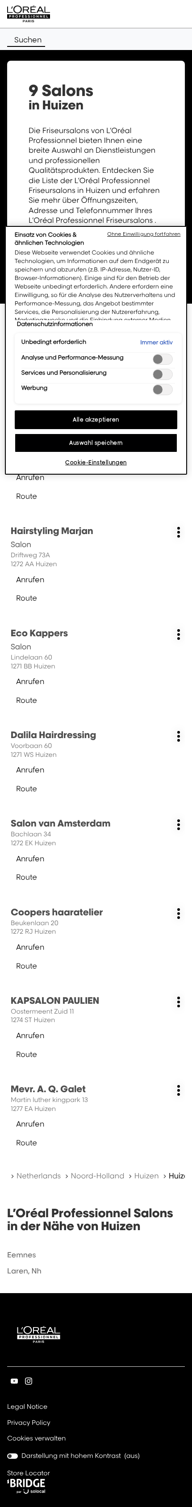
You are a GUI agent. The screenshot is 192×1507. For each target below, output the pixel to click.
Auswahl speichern (96, 442)
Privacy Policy (28, 1423)
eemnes (21, 1254)
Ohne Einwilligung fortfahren (143, 234)
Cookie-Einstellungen (95, 462)
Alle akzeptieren (96, 419)
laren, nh (24, 1270)
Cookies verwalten (36, 1438)
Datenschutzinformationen (55, 324)
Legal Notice (27, 1407)
